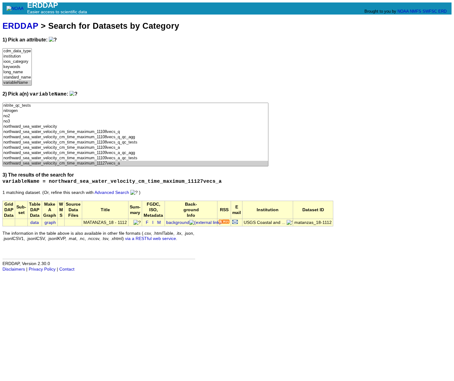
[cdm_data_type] (17, 51)
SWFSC (429, 11)
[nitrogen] (135, 110)
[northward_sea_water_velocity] (135, 126)
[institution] (17, 56)
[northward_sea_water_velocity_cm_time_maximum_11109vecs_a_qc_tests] (135, 158)
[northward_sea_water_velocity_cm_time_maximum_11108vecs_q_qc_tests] (135, 142)
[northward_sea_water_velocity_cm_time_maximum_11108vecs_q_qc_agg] (135, 137)
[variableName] (17, 82)
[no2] (135, 116)
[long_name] (17, 72)
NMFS (415, 11)
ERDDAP (20, 26)
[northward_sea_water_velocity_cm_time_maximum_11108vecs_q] (135, 132)
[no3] (135, 121)
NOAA (403, 11)
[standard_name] (17, 77)
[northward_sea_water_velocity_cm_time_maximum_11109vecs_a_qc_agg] (135, 153)
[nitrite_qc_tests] (135, 105)
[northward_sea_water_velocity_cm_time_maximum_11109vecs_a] (135, 147)
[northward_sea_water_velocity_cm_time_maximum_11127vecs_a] (135, 163)
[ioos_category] (17, 61)
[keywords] (17, 67)
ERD (442, 11)
